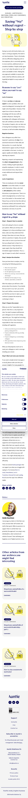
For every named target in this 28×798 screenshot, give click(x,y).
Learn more (7, 595)
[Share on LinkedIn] (10, 488)
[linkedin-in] (13, 702)
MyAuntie (14, 722)
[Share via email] (13, 488)
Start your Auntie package (14, 7)
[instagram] (17, 702)
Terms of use (14, 776)
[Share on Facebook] (3, 488)
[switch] (24, 399)
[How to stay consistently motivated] (14, 654)
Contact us (14, 728)
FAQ (14, 725)
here (20, 742)
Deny (14, 428)
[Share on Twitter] (7, 488)
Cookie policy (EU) (14, 779)
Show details (20, 414)
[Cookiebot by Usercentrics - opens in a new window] (20, 369)
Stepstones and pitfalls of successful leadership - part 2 (13, 627)
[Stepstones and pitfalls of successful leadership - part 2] (14, 609)
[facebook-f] (10, 702)
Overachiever (9, 472)
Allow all (14, 419)
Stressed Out (12, 475)
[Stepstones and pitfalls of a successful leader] (14, 573)
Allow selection (14, 423)
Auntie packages (16, 465)
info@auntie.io (14, 763)
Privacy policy (14, 773)
